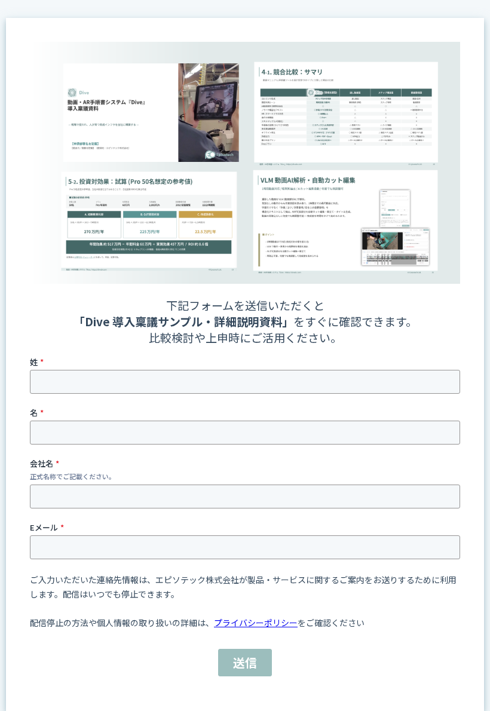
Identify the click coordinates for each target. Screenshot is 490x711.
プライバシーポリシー (256, 623)
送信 (245, 662)
